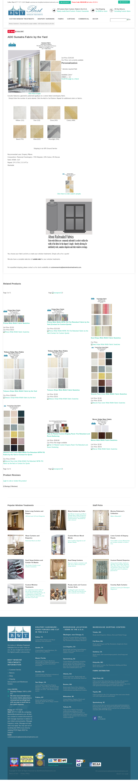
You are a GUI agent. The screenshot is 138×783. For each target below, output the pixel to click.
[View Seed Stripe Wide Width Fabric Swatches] (105, 344)
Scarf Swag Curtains (75, 560)
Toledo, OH (97, 632)
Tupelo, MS (97, 692)
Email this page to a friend (70, 79)
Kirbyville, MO (98, 662)
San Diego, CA (40, 682)
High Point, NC (98, 678)
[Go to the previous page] (56, 293)
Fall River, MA (98, 641)
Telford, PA (67, 707)
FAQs (11, 676)
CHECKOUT (65, 2)
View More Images (34, 93)
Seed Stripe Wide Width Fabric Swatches (106, 338)
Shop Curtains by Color (76, 511)
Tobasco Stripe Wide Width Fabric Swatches (63, 390)
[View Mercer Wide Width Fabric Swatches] (104, 449)
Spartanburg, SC (99, 702)
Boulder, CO (39, 672)
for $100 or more (101, 11)
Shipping (12, 679)
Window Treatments (14, 23)
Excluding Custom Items (122, 11)
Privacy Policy (25, 773)
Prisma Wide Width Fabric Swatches (16, 323)
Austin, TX (39, 647)
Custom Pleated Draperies (120, 560)
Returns (11, 673)
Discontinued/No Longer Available (28, 23)
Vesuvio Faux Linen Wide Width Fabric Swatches (109, 394)
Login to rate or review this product (15, 481)
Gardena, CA (97, 652)
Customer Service (15, 670)
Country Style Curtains (119, 585)
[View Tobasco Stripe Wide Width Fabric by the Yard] (19, 397)
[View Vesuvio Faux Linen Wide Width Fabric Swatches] (108, 403)
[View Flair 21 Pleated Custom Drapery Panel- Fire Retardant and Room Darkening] (69, 446)
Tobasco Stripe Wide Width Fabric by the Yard (20, 391)
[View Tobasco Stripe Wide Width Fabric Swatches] (62, 399)
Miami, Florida (40, 658)
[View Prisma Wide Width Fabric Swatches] (16, 332)
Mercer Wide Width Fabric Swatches (104, 440)
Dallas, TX (39, 637)
